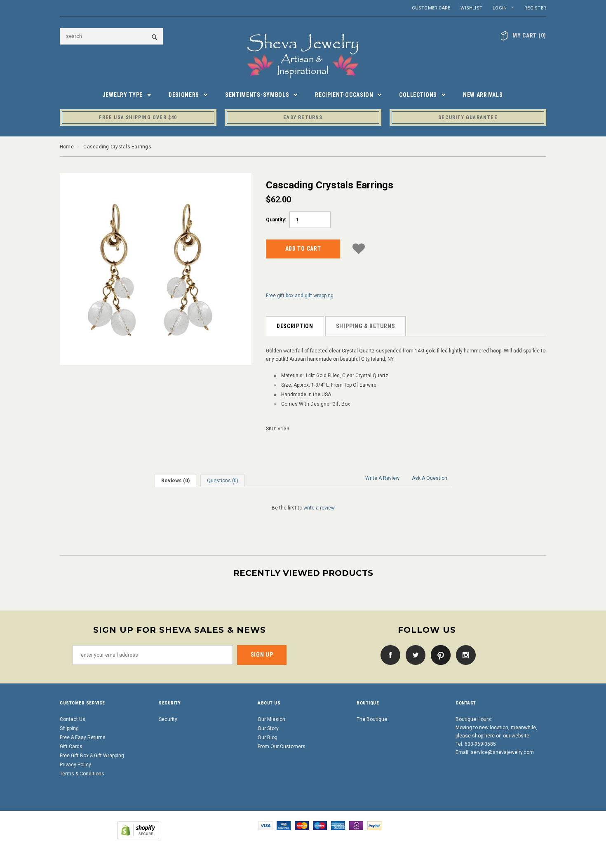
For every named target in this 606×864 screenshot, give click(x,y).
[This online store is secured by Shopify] (138, 830)
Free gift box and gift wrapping (300, 295)
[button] (358, 247)
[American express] (338, 825)
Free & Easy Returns (83, 737)
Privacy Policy (75, 765)
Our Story (268, 728)
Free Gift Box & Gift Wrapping (92, 755)
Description (295, 326)
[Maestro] (320, 825)
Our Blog (267, 737)
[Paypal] (374, 825)
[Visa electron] (284, 825)
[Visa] (265, 825)
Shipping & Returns (365, 326)
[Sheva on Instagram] (464, 654)
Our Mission (271, 719)
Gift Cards (71, 746)
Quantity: (276, 220)
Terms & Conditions (82, 774)
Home (67, 147)
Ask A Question (429, 478)
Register (535, 8)
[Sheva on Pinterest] (439, 654)
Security (168, 719)
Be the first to (303, 508)
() (529, 35)
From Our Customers (281, 746)
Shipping (69, 728)
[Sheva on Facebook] (388, 654)
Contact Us (72, 719)
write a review (319, 508)
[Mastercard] (302, 825)
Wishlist (471, 8)
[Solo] (356, 825)
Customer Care (431, 8)
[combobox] (111, 36)
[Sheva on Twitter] (413, 654)
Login (500, 8)
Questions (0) (222, 481)
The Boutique (372, 719)
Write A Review (382, 478)
